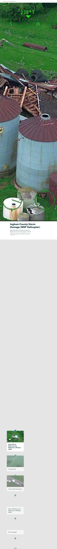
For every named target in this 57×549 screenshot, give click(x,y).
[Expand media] (15, 436)
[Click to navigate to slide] (15, 463)
